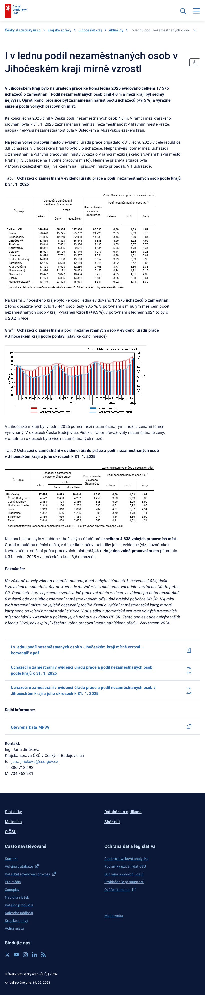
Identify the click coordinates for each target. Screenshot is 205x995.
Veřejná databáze (19, 866)
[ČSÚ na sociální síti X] (7, 954)
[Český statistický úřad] (16, 11)
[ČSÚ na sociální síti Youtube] (16, 954)
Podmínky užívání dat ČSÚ (125, 866)
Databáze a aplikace (123, 811)
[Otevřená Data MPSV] (189, 727)
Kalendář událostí (19, 913)
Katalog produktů (19, 905)
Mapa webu (113, 916)
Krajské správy (60, 30)
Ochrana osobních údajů (124, 874)
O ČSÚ (10, 831)
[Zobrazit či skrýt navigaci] (195, 30)
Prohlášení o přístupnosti (124, 882)
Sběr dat (112, 821)
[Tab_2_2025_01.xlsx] (189, 691)
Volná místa (14, 928)
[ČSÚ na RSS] (43, 954)
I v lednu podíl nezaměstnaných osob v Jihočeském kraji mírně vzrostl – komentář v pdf (77, 650)
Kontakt (11, 859)
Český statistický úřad (23, 30)
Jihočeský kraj (90, 30)
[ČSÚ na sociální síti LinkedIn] (34, 954)
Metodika (13, 821)
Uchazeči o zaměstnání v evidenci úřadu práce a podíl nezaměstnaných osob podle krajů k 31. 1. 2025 (81, 670)
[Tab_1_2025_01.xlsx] (189, 670)
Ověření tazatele (117, 890)
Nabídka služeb (17, 897)
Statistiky (13, 811)
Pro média (13, 882)
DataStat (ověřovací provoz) (27, 874)
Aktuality (116, 30)
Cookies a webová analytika (126, 859)
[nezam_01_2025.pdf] (189, 650)
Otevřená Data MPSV (30, 727)
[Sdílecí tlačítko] (195, 62)
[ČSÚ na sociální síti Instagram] (25, 954)
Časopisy (12, 890)
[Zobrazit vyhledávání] (183, 11)
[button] (52, 846)
